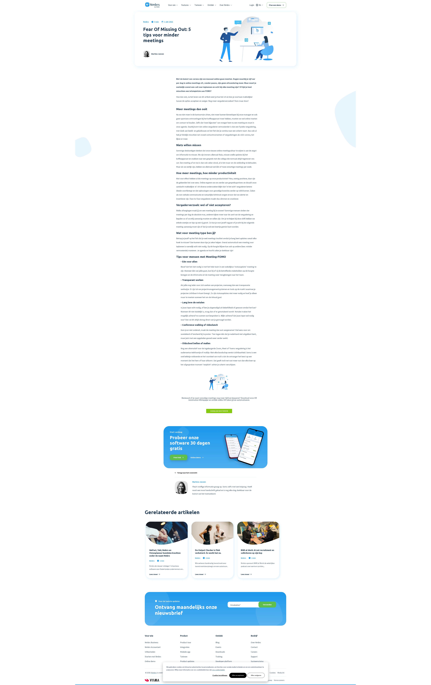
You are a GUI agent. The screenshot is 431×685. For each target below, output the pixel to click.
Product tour (185, 642)
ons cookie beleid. (218, 670)
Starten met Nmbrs (153, 657)
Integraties (184, 647)
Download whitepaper (219, 411)
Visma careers (279, 680)
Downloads (220, 652)
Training (219, 657)
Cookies (273, 673)
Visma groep (267, 680)
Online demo (195, 457)
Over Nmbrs (256, 642)
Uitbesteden (150, 652)
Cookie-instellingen (219, 675)
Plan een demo (275, 5)
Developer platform (224, 661)
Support (254, 657)
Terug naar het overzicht (187, 473)
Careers (254, 652)
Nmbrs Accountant (153, 647)
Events (218, 647)
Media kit (280, 673)
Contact (254, 647)
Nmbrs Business (151, 642)
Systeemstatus (257, 661)
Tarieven (183, 657)
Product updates (187, 661)
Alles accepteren (238, 675)
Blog (217, 642)
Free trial (177, 457)
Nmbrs (146, 22)
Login (251, 5)
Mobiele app (185, 652)
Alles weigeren (256, 675)
